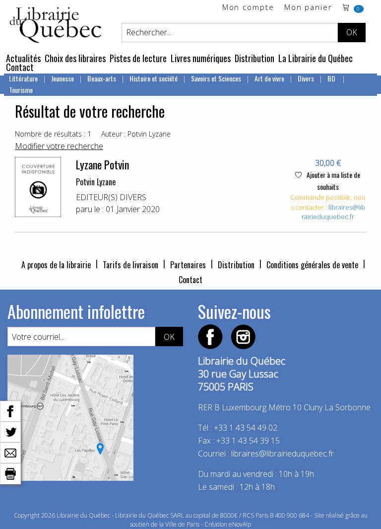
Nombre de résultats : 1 (53, 134)
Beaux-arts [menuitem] (101, 78)
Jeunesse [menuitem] (62, 78)
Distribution (254, 58)
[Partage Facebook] (10, 410)
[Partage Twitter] (10, 431)
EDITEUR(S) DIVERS (111, 197)
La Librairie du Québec (315, 58)
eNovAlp (240, 524)
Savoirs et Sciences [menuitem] (216, 78)
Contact (20, 67)
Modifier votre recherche (59, 146)
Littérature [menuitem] (23, 78)
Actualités (23, 58)
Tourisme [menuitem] (21, 89)
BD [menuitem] (332, 78)
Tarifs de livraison (130, 265)
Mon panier (308, 7)
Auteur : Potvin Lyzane (136, 134)
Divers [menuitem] (306, 78)
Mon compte (248, 7)
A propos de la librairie (56, 265)
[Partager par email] (10, 452)
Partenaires (188, 265)
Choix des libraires (75, 58)
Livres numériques (201, 58)
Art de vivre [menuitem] (269, 78)
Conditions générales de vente (312, 265)
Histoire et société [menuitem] (153, 78)
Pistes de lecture (138, 58)
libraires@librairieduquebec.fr (333, 212)
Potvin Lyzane (96, 182)
